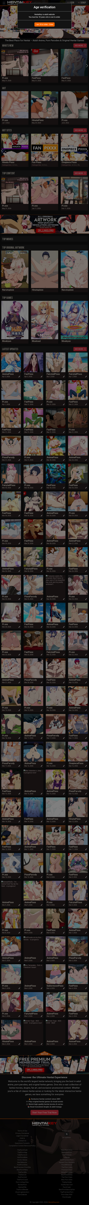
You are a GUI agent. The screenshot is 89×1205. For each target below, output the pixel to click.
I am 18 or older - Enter (44, 24)
